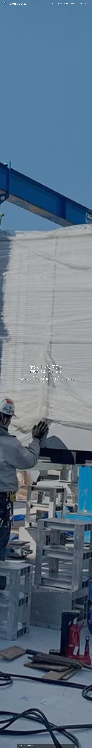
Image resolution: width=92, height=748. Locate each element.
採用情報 (73, 3)
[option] (46, 374)
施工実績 (66, 3)
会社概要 (80, 3)
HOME (53, 3)
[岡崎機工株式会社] (16, 3)
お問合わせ (86, 3)
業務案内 (60, 3)
